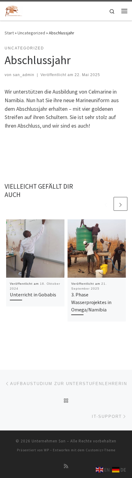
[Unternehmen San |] (14, 10)
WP (46, 450)
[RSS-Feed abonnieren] (66, 466)
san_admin (23, 75)
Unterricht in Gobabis (33, 294)
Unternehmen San (49, 441)
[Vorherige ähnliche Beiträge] (106, 204)
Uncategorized (31, 33)
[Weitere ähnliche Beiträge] (120, 204)
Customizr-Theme (100, 450)
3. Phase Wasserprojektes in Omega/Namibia (91, 302)
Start (9, 33)
